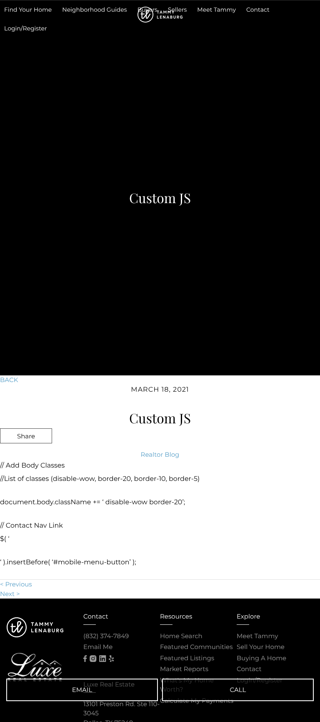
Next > (10, 594)
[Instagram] (93, 658)
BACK (9, 380)
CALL (238, 690)
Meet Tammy (257, 636)
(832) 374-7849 (106, 636)
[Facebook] (85, 658)
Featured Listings (187, 658)
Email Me (97, 647)
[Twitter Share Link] (26, 458)
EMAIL (82, 690)
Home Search (181, 636)
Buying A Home (261, 658)
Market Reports (184, 669)
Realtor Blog (160, 454)
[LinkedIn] (102, 658)
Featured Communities (196, 647)
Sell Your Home (261, 647)
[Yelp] (111, 658)
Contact (249, 669)
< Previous (16, 584)
